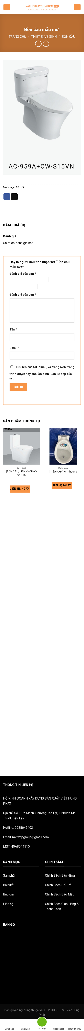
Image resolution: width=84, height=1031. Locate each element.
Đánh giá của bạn (23, 274)
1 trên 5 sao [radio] (15, 280)
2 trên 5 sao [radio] (34, 280)
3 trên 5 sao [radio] (56, 280)
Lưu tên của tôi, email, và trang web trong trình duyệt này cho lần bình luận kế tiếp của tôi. (42, 373)
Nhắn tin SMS (74, 1029)
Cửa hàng (9, 1029)
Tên (13, 329)
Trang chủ (17, 37)
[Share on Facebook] (6, 196)
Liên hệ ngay (20, 488)
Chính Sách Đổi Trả (58, 885)
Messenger (58, 1029)
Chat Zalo (26, 1029)
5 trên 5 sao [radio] (45, 286)
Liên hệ (8, 904)
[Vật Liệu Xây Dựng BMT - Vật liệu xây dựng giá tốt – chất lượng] (42, 7)
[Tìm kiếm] (77, 7)
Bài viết (8, 885)
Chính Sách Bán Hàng (60, 875)
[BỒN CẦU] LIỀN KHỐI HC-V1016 (21, 473)
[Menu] (6, 7)
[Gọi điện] (42, 1022)
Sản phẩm (10, 875)
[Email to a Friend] (14, 196)
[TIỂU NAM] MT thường (63, 471)
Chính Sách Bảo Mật (59, 894)
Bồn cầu (68, 37)
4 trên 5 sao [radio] (18, 286)
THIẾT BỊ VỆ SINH (44, 37)
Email (15, 348)
